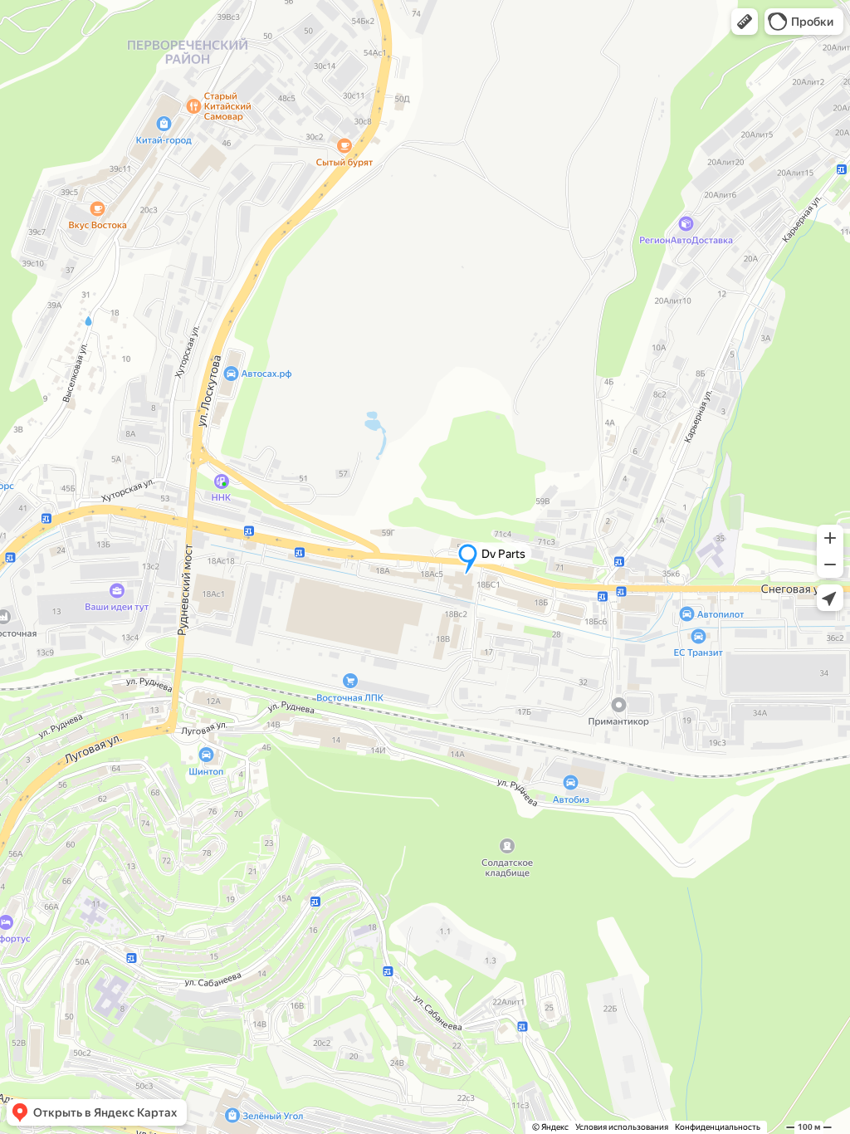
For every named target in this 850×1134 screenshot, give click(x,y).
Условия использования (621, 1127)
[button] (744, 21)
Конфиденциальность (717, 1127)
